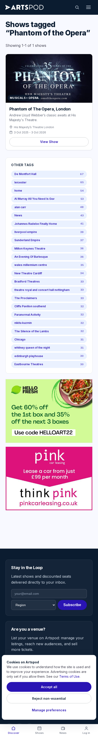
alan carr (49, 207)
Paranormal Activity (49, 314)
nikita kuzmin (49, 323)
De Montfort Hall (49, 174)
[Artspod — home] (24, 7)
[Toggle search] (77, 7)
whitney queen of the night (49, 347)
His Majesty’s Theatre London (34, 127)
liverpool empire (49, 232)
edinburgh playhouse (49, 356)
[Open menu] (88, 7)
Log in (86, 733)
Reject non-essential (49, 698)
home (49, 190)
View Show (49, 142)
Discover (13, 733)
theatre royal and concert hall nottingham (49, 290)
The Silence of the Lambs (49, 331)
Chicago (49, 339)
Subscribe (72, 605)
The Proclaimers (49, 298)
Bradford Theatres (49, 281)
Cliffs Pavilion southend (49, 306)
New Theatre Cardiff (49, 273)
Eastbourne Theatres (49, 364)
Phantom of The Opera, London (40, 109)
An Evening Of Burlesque (49, 256)
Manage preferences (49, 710)
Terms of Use (69, 676)
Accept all (49, 687)
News (49, 215)
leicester (49, 182)
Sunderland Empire (49, 240)
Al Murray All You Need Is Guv (49, 198)
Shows (39, 733)
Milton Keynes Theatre (49, 248)
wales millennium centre (49, 265)
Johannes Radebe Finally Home (49, 223)
